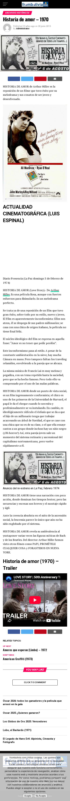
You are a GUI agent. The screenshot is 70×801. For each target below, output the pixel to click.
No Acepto (41, 796)
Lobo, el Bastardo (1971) (17, 730)
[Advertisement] (35, 249)
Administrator (23, 28)
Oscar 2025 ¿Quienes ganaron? (21, 713)
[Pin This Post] (40, 79)
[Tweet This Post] (27, 79)
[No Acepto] (65, 777)
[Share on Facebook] (14, 79)
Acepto (27, 796)
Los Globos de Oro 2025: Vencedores (25, 721)
